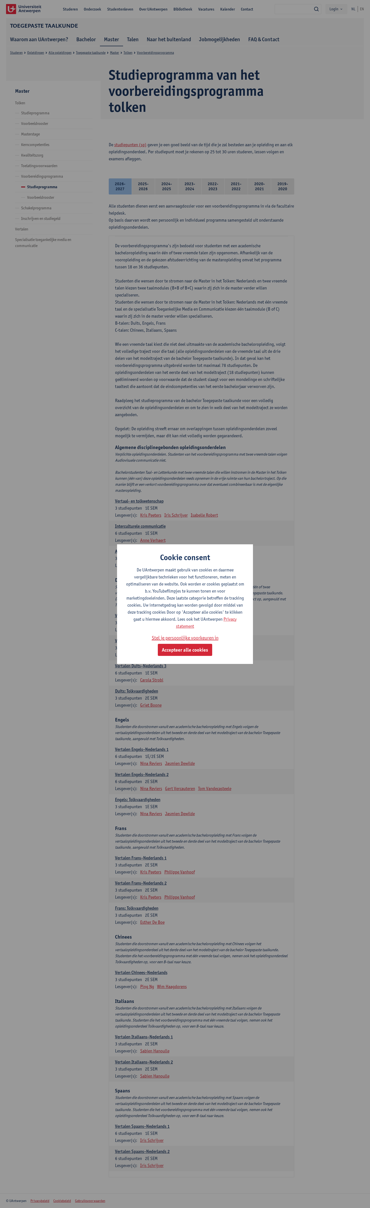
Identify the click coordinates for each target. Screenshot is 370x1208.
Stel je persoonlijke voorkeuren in (185, 638)
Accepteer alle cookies (185, 650)
